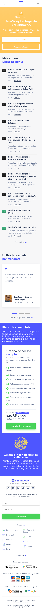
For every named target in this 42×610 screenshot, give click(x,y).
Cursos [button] (20, 525)
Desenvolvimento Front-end (21, 32)
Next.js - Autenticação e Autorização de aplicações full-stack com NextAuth (22, 176)
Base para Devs (12, 530)
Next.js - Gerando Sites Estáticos (18, 121)
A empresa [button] (20, 555)
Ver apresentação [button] (21, 47)
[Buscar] (4, 3)
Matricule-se (21, 39)
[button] (15, 591)
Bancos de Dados (29, 531)
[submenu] (24, 525)
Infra (8, 549)
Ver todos (20, 242)
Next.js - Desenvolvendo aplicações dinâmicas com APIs (22, 194)
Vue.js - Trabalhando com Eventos (19, 211)
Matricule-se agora (21, 426)
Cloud (28, 537)
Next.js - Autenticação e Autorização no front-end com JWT (21, 140)
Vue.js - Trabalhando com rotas (22, 227)
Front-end (10, 535)
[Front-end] (17, 81)
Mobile (8, 544)
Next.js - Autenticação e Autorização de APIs (19, 158)
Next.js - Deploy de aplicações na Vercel (21, 70)
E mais (29, 546)
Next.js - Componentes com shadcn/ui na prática (20, 104)
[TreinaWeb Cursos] (21, 4)
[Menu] (38, 4)
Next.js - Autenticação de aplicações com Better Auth (20, 87)
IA (27, 542)
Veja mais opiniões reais (19, 317)
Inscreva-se (21, 516)
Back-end (10, 540)
